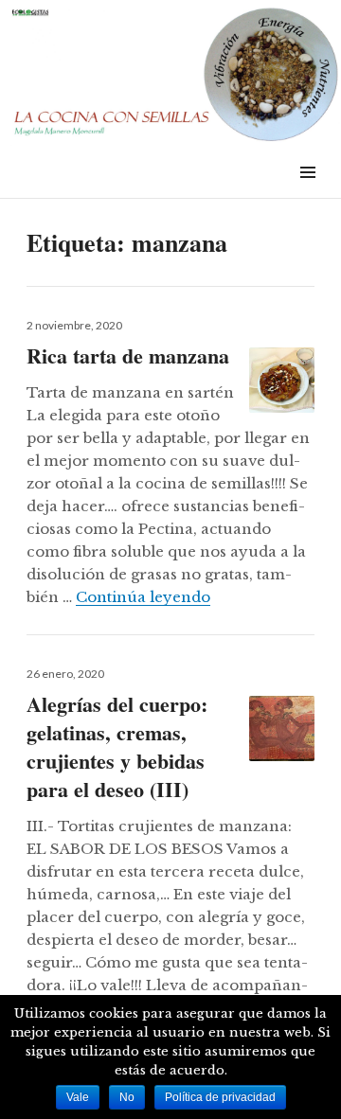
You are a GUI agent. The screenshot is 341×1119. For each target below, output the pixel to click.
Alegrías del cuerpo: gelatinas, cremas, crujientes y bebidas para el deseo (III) (117, 746)
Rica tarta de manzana (128, 355)
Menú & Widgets (307, 193)
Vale (77, 1097)
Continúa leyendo (143, 597)
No (127, 1097)
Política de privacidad (220, 1097)
